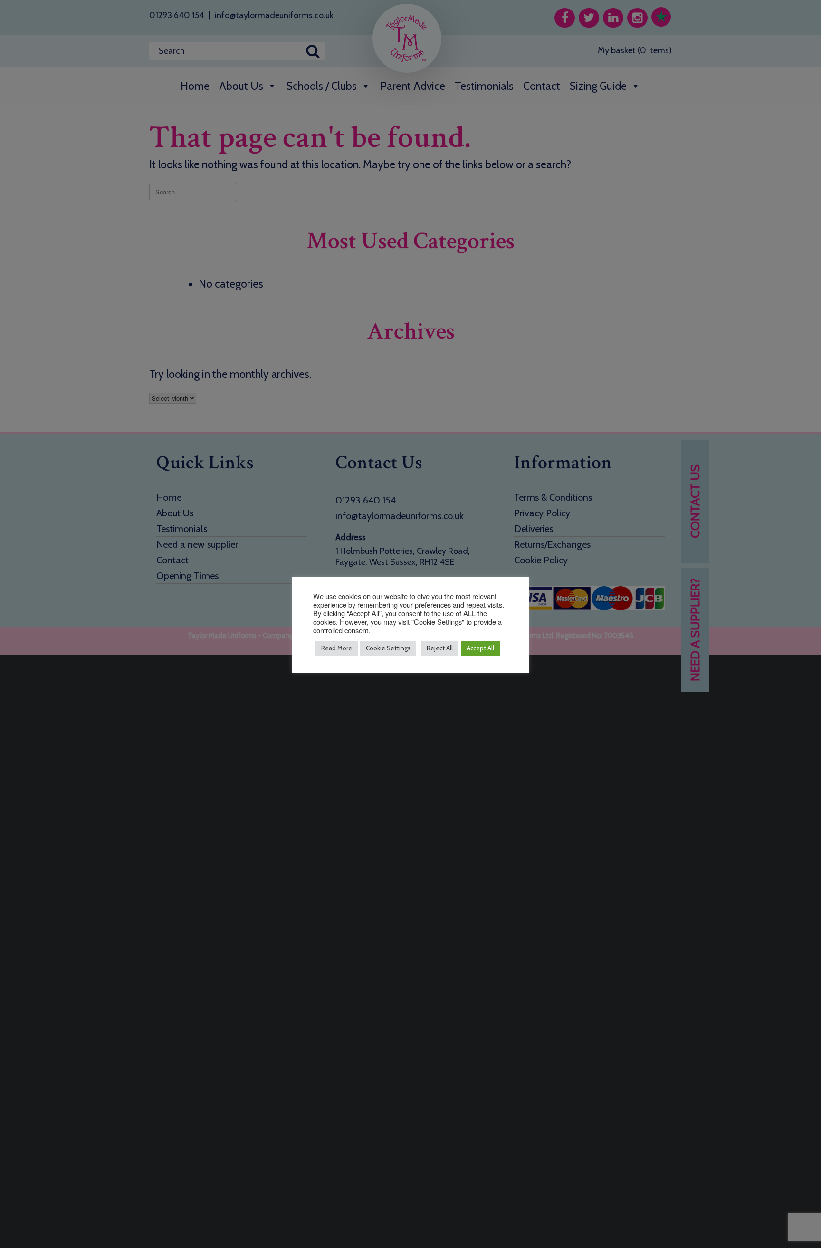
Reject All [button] (440, 648)
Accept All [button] (480, 648)
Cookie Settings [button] (388, 648)
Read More (336, 648)
